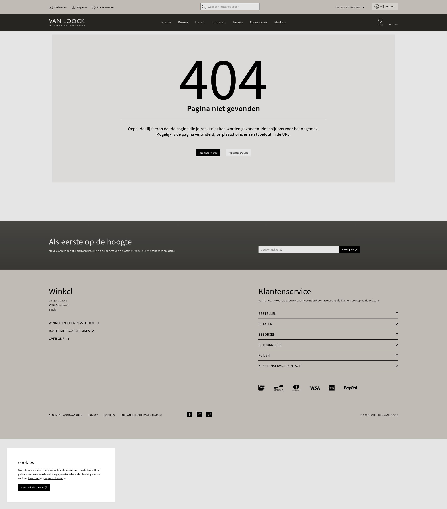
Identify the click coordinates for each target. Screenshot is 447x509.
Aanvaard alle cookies (32, 487)
